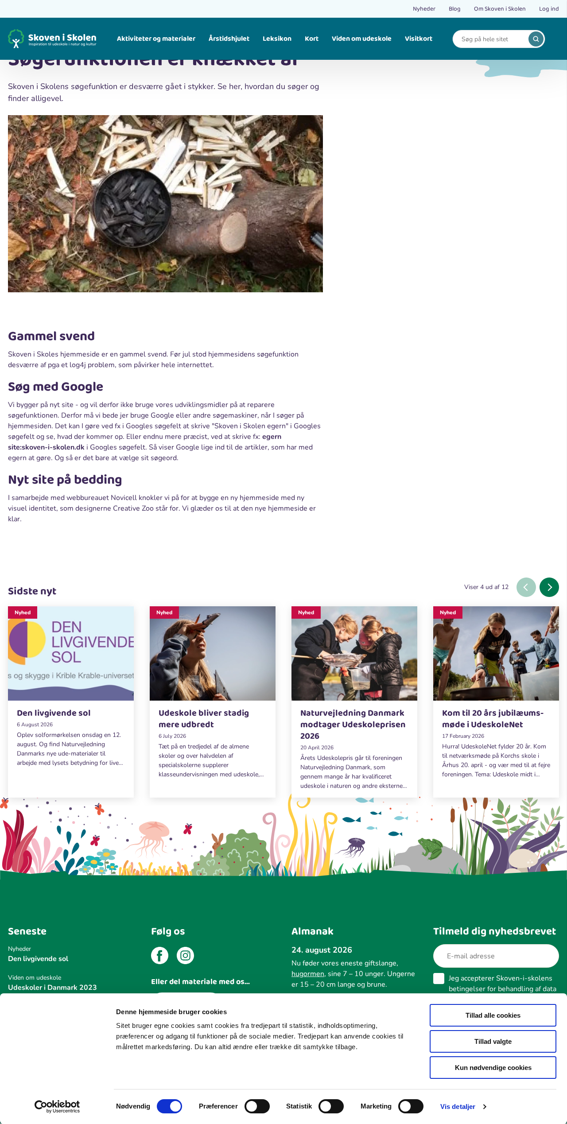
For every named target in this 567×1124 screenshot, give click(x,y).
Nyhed (23, 612)
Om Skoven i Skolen (500, 9)
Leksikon (277, 38)
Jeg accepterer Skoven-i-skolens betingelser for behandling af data (502, 988)
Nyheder (424, 9)
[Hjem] (52, 38)
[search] (536, 39)
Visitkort (418, 38)
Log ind (549, 9)
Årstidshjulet (229, 38)
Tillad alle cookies (493, 1015)
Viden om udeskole (362, 38)
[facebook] (159, 957)
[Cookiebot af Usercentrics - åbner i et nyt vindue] (57, 1106)
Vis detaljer (457, 1106)
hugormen (307, 974)
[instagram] (185, 957)
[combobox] (492, 39)
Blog (455, 9)
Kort (311, 38)
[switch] (257, 1106)
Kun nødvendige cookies (493, 1067)
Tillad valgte (493, 1041)
